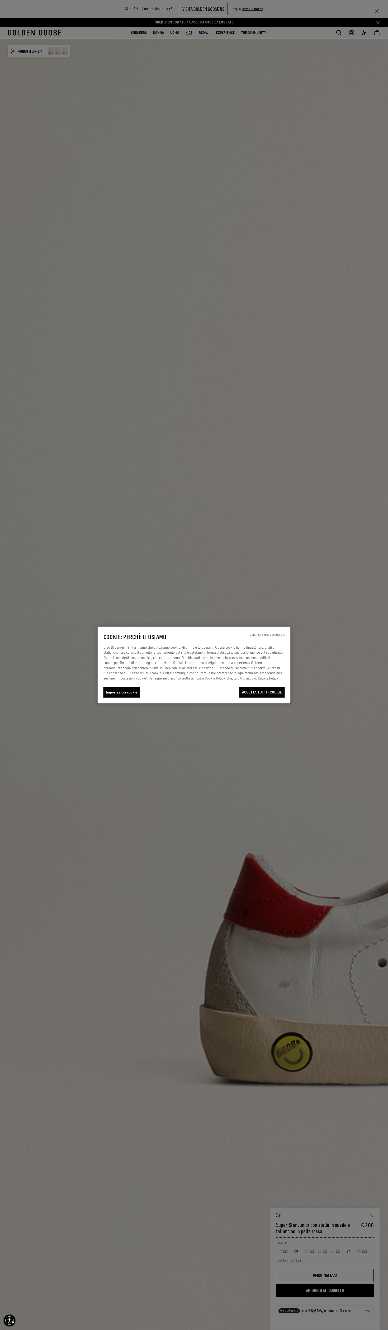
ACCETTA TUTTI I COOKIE (262, 692)
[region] (194, 665)
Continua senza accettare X (267, 634)
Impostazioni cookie (121, 692)
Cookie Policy (268, 678)
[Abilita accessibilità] (9, 1320)
